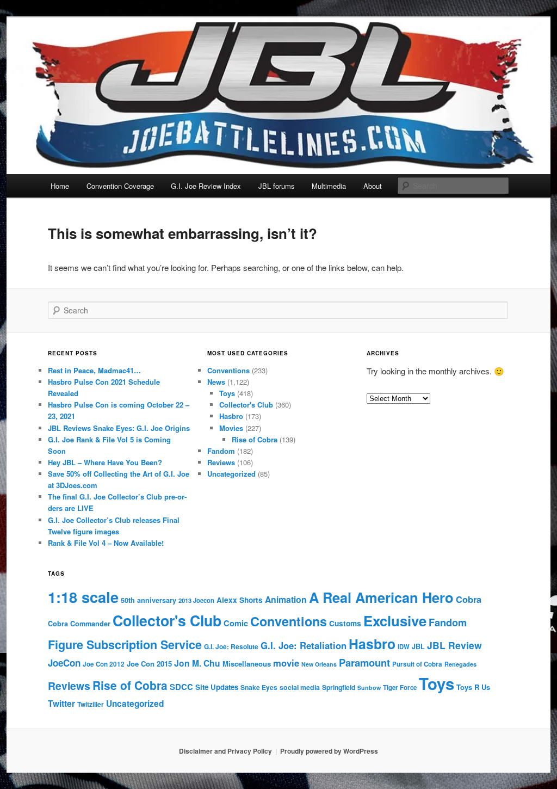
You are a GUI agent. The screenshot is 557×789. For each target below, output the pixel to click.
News (216, 382)
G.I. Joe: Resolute (231, 646)
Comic (236, 623)
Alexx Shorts (239, 600)
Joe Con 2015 (149, 663)
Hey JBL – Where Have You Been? (105, 462)
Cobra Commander (79, 623)
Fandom (221, 451)
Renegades (460, 663)
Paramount (364, 662)
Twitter (61, 703)
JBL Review (454, 645)
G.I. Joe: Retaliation (303, 645)
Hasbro (231, 416)
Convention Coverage (120, 186)
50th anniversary (148, 600)
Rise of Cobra (254, 439)
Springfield (338, 687)
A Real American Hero (381, 597)
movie (286, 662)
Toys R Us (473, 687)
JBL (418, 646)
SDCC (181, 687)
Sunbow (369, 687)
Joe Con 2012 (104, 664)
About (372, 186)
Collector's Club (246, 404)
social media (300, 687)
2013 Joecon (196, 600)
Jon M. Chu (197, 663)
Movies (231, 428)
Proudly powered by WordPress (329, 751)
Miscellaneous (246, 663)
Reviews (221, 462)
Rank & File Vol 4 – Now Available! (106, 543)
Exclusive (394, 621)
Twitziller (90, 704)
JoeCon (64, 662)
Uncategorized (231, 474)
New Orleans (319, 664)
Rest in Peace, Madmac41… (94, 370)
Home (60, 186)
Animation (286, 599)
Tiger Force (400, 687)
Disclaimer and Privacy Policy (225, 751)
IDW (404, 646)
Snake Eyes (258, 687)
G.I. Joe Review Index (206, 186)
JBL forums (276, 186)
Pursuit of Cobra (417, 664)
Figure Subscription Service (125, 644)
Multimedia (329, 186)
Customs (345, 623)
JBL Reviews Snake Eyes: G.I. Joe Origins (119, 428)
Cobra (468, 599)
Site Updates (216, 687)
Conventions (228, 370)
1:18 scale (83, 596)
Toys (227, 393)
